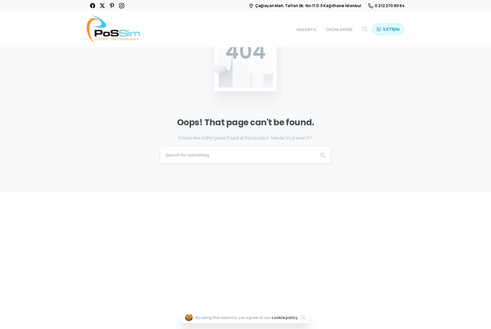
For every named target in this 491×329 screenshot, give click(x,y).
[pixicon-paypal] (398, 316)
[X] (102, 5)
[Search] (365, 29)
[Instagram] (121, 5)
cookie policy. (284, 317)
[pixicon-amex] (385, 316)
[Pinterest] (112, 5)
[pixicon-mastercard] (371, 316)
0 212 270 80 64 (390, 5)
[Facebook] (92, 5)
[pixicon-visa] (358, 316)
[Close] (303, 317)
